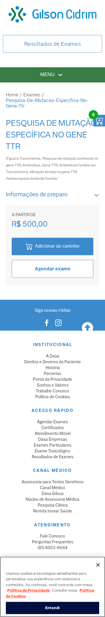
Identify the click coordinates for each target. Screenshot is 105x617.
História (53, 367)
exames (31, 95)
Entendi (52, 608)
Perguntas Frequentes (52, 542)
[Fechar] (98, 564)
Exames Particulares (52, 445)
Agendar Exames (52, 421)
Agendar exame (53, 269)
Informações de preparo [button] (36, 194)
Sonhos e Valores (53, 385)
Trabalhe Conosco (52, 391)
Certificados (52, 427)
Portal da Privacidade (52, 379)
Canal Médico (52, 487)
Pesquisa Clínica (53, 505)
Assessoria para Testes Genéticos (53, 482)
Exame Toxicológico (52, 451)
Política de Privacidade (28, 590)
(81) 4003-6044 (53, 547)
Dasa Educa (53, 493)
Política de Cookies (52, 396)
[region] (52, 587)
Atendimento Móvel (53, 433)
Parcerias (52, 373)
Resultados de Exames (52, 43)
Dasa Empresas (52, 439)
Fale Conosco (52, 536)
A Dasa (52, 356)
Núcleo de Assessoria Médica (52, 499)
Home (12, 95)
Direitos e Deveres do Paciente (52, 361)
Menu (48, 74)
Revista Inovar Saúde (52, 511)
